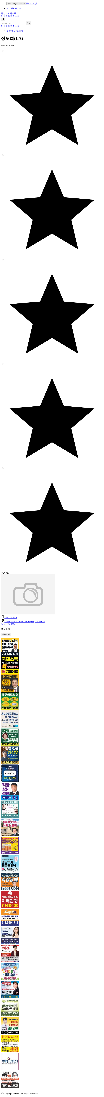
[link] (52, 647)
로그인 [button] (9, 8)
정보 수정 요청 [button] (8, 624)
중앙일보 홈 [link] (31, 3)
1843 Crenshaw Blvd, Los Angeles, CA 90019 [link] (24, 621)
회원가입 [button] (17, 8)
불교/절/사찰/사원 (14, 31)
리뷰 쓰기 (6, 634)
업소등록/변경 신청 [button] (10, 16)
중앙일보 (8, 13)
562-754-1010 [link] (10, 617)
